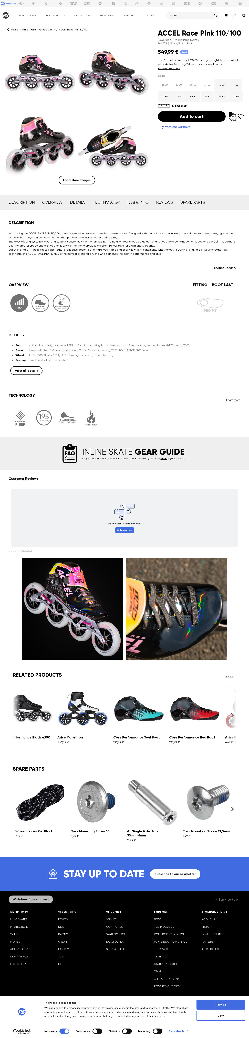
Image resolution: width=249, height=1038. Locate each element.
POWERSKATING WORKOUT (171, 941)
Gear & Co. (107, 15)
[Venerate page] (161, 3)
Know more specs (169, 68)
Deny (221, 1015)
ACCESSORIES (19, 949)
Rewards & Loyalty (167, 986)
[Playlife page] (125, 3)
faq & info (138, 202)
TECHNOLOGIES (164, 926)
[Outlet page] (240, 3)
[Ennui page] (100, 3)
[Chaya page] (46, 3)
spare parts (193, 202)
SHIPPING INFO (115, 949)
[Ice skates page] (186, 3)
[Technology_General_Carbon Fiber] (20, 418)
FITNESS (63, 919)
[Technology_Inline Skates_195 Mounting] (44, 418)
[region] (77, 110)
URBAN (62, 941)
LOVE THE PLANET (213, 934)
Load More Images (77, 180)
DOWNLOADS (115, 941)
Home (14, 29)
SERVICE (111, 919)
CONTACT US (114, 926)
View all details (26, 370)
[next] (232, 715)
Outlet (149, 15)
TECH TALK (160, 956)
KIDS (61, 926)
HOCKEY (63, 949)
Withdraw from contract (31, 899)
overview (52, 202)
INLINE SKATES (18, 919)
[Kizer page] (113, 3)
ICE (60, 964)
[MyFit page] (86, 3)
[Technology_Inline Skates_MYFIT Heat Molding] (91, 418)
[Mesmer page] (226, 3)
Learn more (233, 400)
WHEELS (15, 934)
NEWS (157, 919)
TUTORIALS (161, 949)
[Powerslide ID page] (173, 3)
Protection (82, 15)
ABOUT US (208, 919)
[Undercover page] (60, 3)
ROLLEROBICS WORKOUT (170, 934)
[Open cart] (243, 15)
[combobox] (190, 15)
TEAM (157, 971)
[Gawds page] (200, 3)
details (77, 202)
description (22, 202)
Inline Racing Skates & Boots (38, 29)
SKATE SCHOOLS (116, 934)
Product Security (224, 268)
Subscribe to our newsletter (175, 874)
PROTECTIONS (19, 926)
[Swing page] (21, 3)
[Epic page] (149, 3)
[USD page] (33, 3)
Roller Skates (55, 15)
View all (229, 676)
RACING (63, 934)
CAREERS (207, 941)
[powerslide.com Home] (5, 15)
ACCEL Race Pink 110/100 (73, 29)
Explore (129, 15)
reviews (164, 202)
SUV (60, 956)
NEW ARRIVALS (19, 956)
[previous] (16, 715)
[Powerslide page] (8, 3)
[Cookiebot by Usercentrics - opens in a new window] (22, 1031)
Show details (176, 1031)
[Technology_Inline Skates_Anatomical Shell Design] (67, 418)
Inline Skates (27, 15)
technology (106, 202)
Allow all (221, 1004)
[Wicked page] (73, 3)
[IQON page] (213, 3)
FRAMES (15, 941)
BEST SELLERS (18, 964)
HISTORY (207, 926)
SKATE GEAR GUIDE (166, 964)
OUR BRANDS (210, 949)
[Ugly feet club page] (136, 3)
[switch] (97, 1031)
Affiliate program (166, 978)
